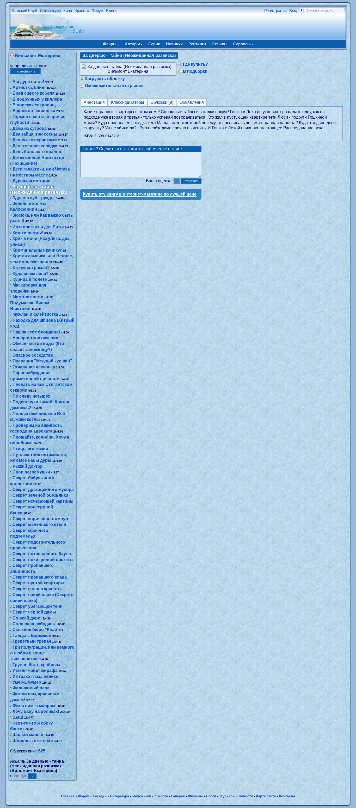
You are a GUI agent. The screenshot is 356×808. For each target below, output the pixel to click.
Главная (68, 796)
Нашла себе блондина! (36, 332)
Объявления (192, 102)
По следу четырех (31, 396)
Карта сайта (266, 796)
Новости (246, 796)
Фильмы (195, 796)
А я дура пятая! (28, 82)
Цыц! (18, 717)
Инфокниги (141, 796)
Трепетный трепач (32, 641)
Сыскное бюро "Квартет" (39, 629)
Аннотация (94, 102)
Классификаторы (127, 102)
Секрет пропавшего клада (40, 577)
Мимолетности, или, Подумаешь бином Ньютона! (32, 303)
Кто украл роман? (31, 267)
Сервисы (242, 44)
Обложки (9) (161, 102)
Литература (50, 10)
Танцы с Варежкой (32, 635)
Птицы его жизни (30, 448)
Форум (97, 10)
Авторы (132, 44)
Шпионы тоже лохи (33, 740)
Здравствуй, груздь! (34, 198)
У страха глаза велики (35, 676)
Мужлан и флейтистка (35, 314)
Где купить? (195, 64)
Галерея (178, 796)
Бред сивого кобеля (33, 93)
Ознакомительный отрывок (114, 85)
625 (41, 751)
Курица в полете (30, 279)
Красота (82, 10)
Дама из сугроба (30, 128)
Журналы (227, 796)
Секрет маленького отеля (39, 524)
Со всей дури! (27, 618)
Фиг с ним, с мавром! (35, 705)
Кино (67, 10)
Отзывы (220, 44)
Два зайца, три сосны (35, 134)
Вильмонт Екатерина (37, 55)
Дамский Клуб (24, 10)
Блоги (111, 10)
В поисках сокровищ (34, 105)
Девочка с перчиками (35, 140)
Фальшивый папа (31, 688)
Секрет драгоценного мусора (43, 489)
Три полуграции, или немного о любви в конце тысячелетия (42, 653)
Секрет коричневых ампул (40, 519)
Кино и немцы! (28, 232)
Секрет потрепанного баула (42, 553)
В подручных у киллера (37, 99)
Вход (293, 10)
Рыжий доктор (28, 466)
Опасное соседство (33, 355)
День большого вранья (37, 151)
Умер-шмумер (27, 682)
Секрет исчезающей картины (43, 501)
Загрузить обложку (105, 78)
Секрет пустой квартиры (38, 583)
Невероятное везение (35, 338)
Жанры (109, 44)
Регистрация (275, 10)
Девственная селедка (35, 146)
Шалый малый (28, 734)
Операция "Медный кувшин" (42, 361)
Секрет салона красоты (37, 589)
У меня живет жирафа (35, 670)
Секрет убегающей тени (38, 606)
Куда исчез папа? (31, 273)
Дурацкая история (31, 181)
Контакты (287, 796)
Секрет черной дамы (34, 612)
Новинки (174, 44)
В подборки (195, 71)
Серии (154, 44)
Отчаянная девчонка (34, 367)
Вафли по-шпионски (34, 110)
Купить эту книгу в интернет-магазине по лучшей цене (140, 194)
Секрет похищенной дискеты (43, 559)
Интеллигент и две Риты (38, 227)
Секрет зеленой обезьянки (40, 495)
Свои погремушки (31, 472)
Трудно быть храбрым (36, 665)
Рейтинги (197, 44)
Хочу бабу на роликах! (36, 711)
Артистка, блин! (29, 87)
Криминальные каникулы (39, 250)
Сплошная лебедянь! (35, 624)
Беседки (100, 796)
